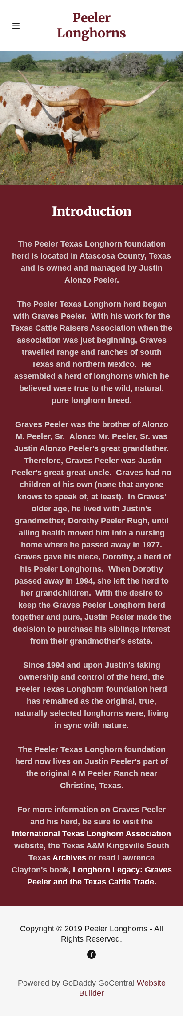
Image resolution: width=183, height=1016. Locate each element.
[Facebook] (91, 955)
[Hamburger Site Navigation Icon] (18, 26)
